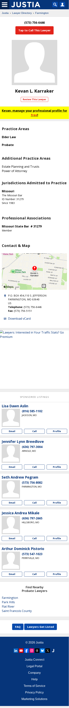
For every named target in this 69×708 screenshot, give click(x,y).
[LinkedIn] (16, 650)
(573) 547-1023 (32, 554)
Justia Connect (34, 659)
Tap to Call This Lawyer (34, 30)
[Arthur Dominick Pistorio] (11, 561)
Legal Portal (34, 666)
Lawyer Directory (22, 12)
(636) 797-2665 (32, 518)
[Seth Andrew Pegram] (11, 489)
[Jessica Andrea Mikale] (11, 525)
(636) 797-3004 (32, 447)
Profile (57, 431)
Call (34, 431)
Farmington (42, 12)
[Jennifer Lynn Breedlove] (11, 453)
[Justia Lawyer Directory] (53, 650)
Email (12, 431)
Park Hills (8, 602)
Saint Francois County (17, 611)
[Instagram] (32, 650)
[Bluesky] (42, 650)
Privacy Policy (34, 692)
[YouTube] (21, 650)
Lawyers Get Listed (40, 627)
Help (34, 679)
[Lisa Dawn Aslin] (11, 418)
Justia (5, 12)
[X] (48, 650)
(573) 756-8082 (32, 483)
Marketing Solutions (34, 699)
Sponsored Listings (34, 397)
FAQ (18, 627)
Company (34, 672)
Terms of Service (34, 685)
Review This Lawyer (34, 99)
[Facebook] (26, 650)
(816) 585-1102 (32, 411)
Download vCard (19, 319)
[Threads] (37, 650)
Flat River (8, 606)
